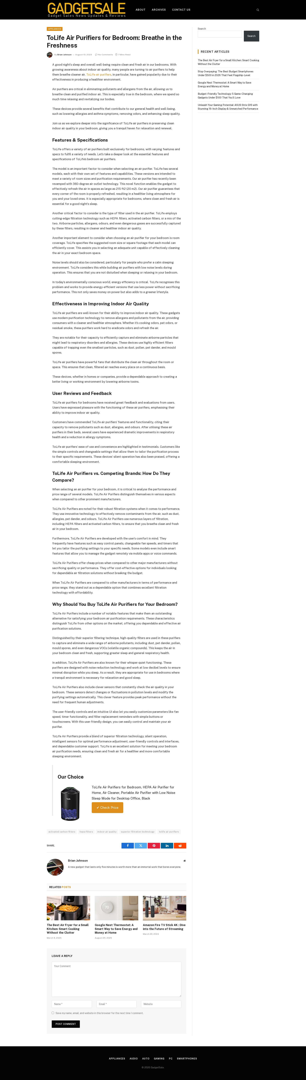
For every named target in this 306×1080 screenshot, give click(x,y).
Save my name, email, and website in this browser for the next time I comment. (99, 1013)
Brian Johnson (64, 54)
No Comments (105, 54)
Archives (159, 9)
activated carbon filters (62, 831)
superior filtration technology (138, 831)
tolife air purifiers (169, 831)
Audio (134, 1058)
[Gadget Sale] (86, 10)
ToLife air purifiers (98, 74)
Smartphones (187, 1058)
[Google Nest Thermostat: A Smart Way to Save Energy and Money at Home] (116, 908)
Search (202, 28)
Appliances (54, 29)
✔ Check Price (107, 807)
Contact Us (181, 9)
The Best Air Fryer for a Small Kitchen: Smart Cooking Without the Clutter (68, 929)
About (141, 9)
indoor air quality (107, 831)
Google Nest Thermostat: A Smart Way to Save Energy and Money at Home (116, 929)
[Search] (257, 10)
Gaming (159, 1058)
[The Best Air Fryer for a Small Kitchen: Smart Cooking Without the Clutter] (68, 908)
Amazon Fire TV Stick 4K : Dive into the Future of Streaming (164, 927)
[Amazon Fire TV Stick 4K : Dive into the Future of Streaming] (164, 908)
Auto (145, 1058)
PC (170, 1058)
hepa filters (86, 831)
